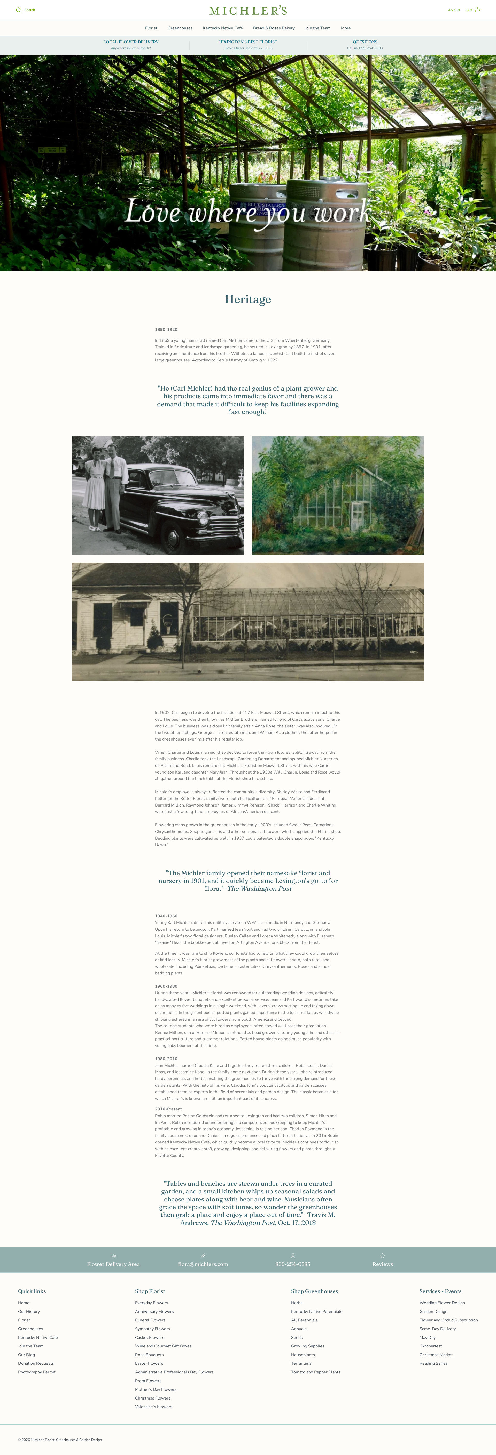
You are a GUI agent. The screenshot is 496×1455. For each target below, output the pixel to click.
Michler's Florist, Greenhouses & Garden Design (66, 1439)
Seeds (297, 1337)
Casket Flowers (149, 1337)
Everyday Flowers (151, 1303)
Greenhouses (180, 28)
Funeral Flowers (150, 1320)
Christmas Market (436, 1355)
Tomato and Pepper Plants (315, 1372)
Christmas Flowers (153, 1398)
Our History (29, 1311)
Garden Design (433, 1311)
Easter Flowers (149, 1363)
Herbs (297, 1303)
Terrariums (301, 1363)
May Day (428, 1337)
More (346, 28)
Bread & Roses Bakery (274, 28)
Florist (151, 28)
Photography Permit (37, 1372)
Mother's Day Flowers (155, 1389)
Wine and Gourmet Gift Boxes (163, 1346)
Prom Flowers (148, 1381)
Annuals (299, 1329)
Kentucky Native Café (223, 28)
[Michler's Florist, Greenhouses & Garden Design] (248, 10)
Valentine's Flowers (153, 1407)
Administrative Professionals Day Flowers (174, 1372)
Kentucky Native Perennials (316, 1311)
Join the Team (318, 28)
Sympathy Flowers (152, 1329)
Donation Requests (36, 1363)
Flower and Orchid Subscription (449, 1320)
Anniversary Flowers (154, 1311)
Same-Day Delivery (438, 1329)
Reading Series (434, 1363)
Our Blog (26, 1355)
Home (23, 1303)
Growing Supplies (307, 1346)
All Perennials (304, 1320)
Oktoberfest (431, 1346)
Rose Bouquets (149, 1355)
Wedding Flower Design (442, 1303)
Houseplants (303, 1355)
